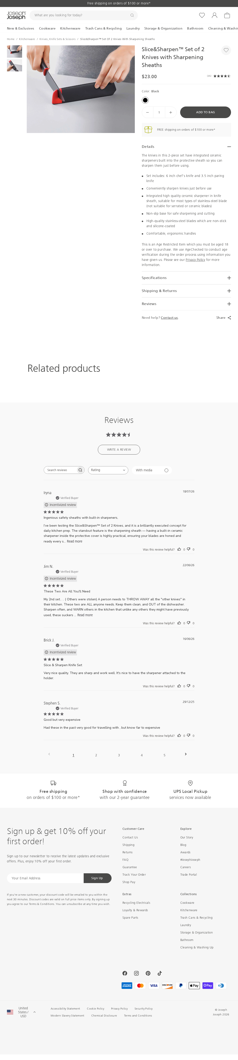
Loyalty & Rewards (135, 910)
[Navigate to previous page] (50, 754)
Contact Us (130, 837)
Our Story (186, 837)
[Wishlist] (202, 15)
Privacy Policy (195, 260)
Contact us (169, 317)
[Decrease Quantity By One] (147, 112)
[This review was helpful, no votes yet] (179, 550)
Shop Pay (128, 882)
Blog (183, 845)
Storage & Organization (196, 932)
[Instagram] (136, 973)
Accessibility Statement (65, 1008)
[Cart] (227, 15)
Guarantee (129, 867)
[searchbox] (60, 470)
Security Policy (143, 1008)
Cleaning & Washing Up (197, 947)
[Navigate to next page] (187, 754)
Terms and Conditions (138, 1015)
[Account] (214, 15)
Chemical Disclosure (104, 1015)
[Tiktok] (159, 973)
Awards (185, 852)
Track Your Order (134, 874)
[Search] (132, 15)
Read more (74, 541)
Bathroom (187, 940)
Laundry (185, 925)
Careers (185, 867)
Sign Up (97, 878)
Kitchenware (189, 910)
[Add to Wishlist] (226, 50)
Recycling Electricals (136, 902)
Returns (127, 852)
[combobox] (108, 470)
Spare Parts (130, 917)
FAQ (125, 859)
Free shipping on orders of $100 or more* (119, 3)
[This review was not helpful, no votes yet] (188, 550)
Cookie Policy (95, 1008)
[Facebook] (124, 973)
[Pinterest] (148, 973)
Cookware (187, 902)
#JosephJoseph (190, 859)
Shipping (128, 845)
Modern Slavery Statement (67, 1015)
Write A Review (119, 449)
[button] (81, 89)
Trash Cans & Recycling (196, 917)
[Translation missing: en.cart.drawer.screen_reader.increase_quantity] (171, 112)
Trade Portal (188, 874)
